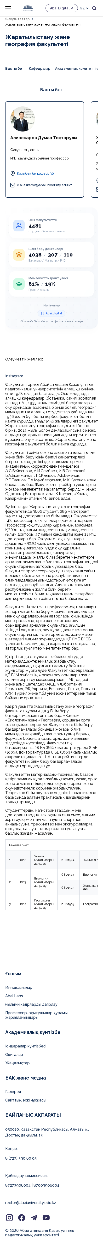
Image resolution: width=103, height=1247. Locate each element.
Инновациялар (18, 987)
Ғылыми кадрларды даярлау (31, 1004)
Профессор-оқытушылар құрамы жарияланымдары (36, 1015)
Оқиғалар (14, 1054)
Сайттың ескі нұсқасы (25, 1100)
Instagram (14, 376)
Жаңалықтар (17, 1063)
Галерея (13, 1091)
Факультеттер (17, 19)
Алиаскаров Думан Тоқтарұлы (43, 137)
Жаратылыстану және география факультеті (42, 24)
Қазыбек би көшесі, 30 (35, 173)
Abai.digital (54, 313)
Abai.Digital (59, 8)
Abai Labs (14, 996)
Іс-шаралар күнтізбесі (25, 1046)
